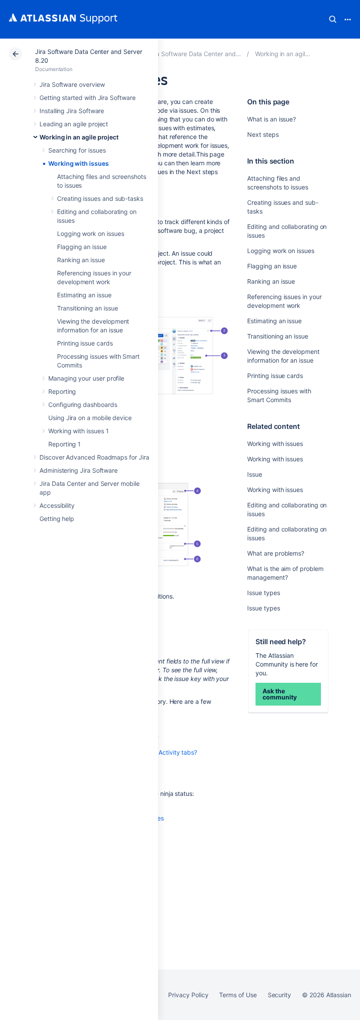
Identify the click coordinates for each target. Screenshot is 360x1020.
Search (333, 19)
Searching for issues (77, 150)
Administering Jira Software (79, 470)
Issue (254, 474)
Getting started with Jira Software (88, 97)
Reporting (62, 391)
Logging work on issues (90, 233)
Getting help (57, 518)
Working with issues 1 (78, 431)
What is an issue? (271, 119)
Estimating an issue (84, 295)
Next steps (262, 134)
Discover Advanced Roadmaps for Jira (94, 457)
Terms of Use (237, 995)
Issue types (263, 592)
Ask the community (279, 694)
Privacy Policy (188, 995)
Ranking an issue (81, 260)
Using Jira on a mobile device (90, 417)
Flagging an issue (82, 246)
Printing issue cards (85, 343)
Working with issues (78, 163)
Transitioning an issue (87, 308)
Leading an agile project (74, 124)
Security (279, 995)
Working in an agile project (79, 137)
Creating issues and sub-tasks (100, 198)
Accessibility (57, 505)
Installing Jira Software (72, 110)
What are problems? (275, 553)
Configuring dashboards (82, 404)
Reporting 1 (64, 444)
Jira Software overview (72, 84)
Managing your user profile (86, 378)
